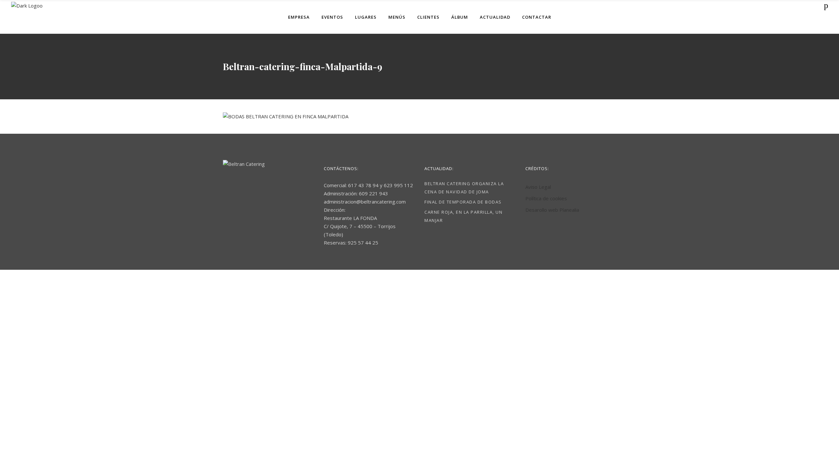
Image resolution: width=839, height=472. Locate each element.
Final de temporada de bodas (463, 202)
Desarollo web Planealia (552, 209)
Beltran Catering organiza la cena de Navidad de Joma (464, 188)
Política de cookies (546, 198)
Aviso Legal (538, 187)
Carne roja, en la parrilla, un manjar (463, 216)
